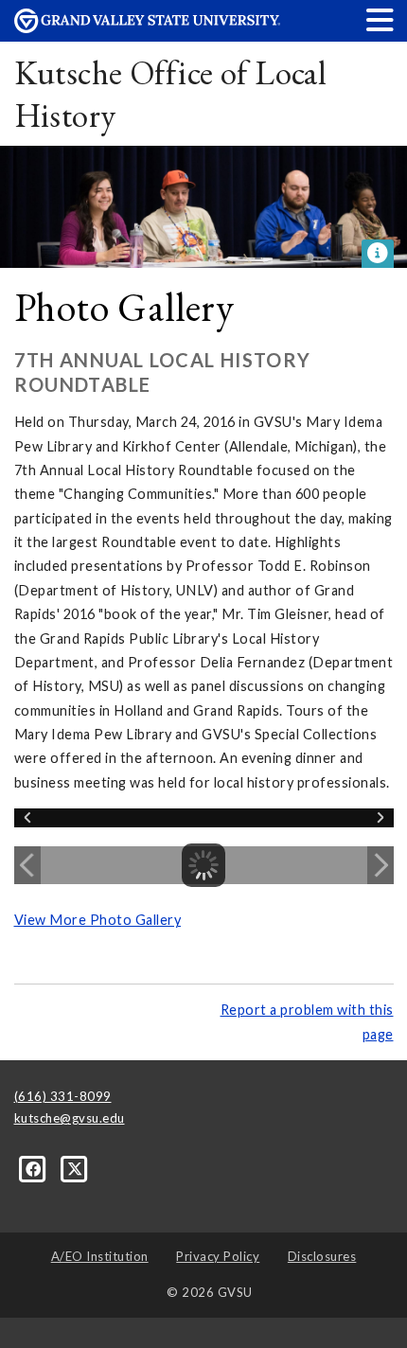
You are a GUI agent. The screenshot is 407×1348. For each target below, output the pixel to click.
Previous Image (27, 865)
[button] (380, 19)
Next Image (380, 865)
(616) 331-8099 (63, 1096)
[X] (75, 1168)
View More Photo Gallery (98, 920)
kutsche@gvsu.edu (69, 1118)
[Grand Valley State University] (147, 28)
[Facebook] (35, 1168)
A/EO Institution (100, 1256)
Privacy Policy (217, 1256)
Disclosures (322, 1256)
